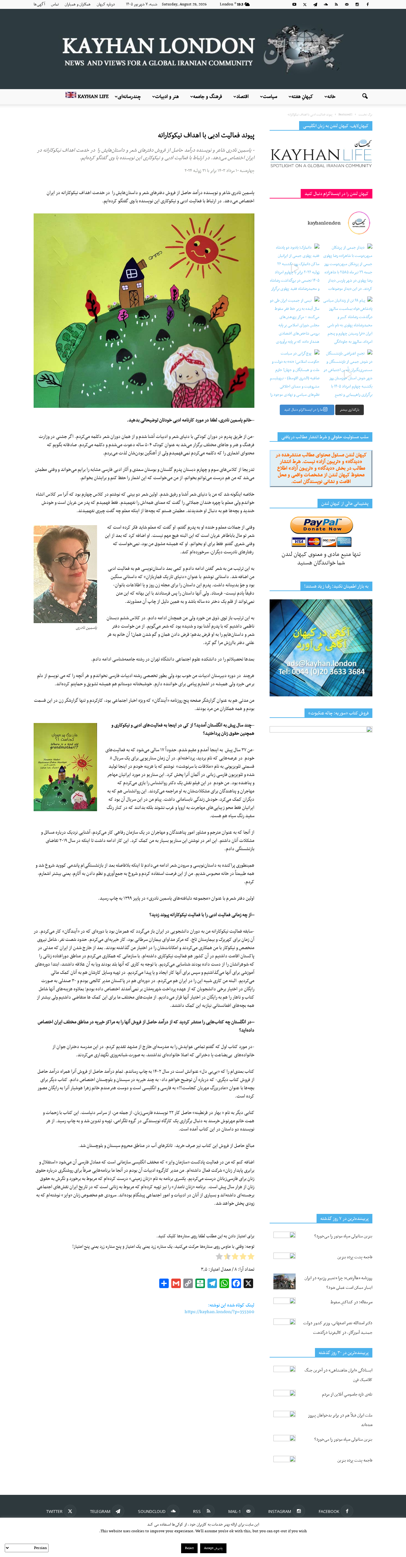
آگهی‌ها (39, 4)
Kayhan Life (92, 96)
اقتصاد (242, 96)
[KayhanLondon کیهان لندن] (203, 49)
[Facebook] (367, 4)
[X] (305, 4)
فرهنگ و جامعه (207, 96)
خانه (331, 96)
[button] (364, 96)
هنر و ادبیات (167, 96)
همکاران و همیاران (78, 4)
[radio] (250, 1258)
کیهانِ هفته (302, 96)
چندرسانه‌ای (129, 96)
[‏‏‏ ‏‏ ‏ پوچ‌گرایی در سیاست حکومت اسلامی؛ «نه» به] (294, 374)
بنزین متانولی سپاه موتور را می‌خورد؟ (343, 1236)
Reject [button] (189, 1548)
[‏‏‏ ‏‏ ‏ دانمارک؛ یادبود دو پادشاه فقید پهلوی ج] (294, 268)
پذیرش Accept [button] (213, 1548)
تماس (55, 4)
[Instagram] (357, 4)
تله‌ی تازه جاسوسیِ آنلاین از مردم (347, 1394)
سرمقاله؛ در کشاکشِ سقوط (351, 1302)
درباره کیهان (106, 4)
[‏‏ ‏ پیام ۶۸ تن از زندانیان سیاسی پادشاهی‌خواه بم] (347, 321)
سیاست (270, 96)
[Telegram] (315, 4)
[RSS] (336, 4)
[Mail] (346, 4)
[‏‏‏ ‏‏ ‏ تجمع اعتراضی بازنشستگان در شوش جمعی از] (347, 374)
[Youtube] (294, 4)
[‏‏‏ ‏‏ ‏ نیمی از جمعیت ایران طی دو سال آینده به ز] (294, 321)
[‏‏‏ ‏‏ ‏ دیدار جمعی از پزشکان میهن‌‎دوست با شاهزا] (347, 268)
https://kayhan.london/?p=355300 (219, 1312)
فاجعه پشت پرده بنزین (354, 1257)
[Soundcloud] (326, 4)
